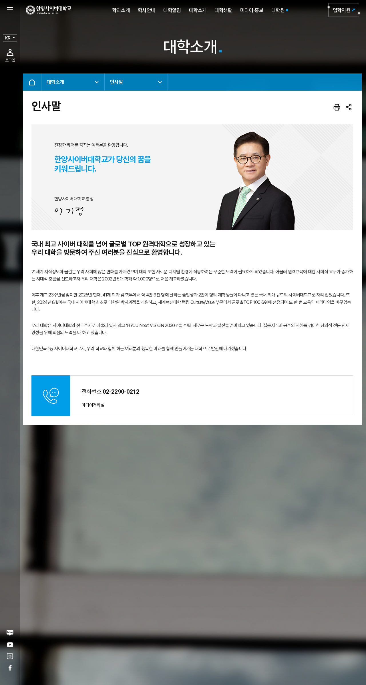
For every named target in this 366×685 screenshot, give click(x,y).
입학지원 (341, 10)
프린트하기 (337, 107)
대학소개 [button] (55, 82)
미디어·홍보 (251, 10)
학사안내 (146, 10)
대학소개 (197, 10)
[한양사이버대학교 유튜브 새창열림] (10, 644)
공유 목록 (349, 107)
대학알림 (172, 10)
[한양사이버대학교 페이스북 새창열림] (10, 668)
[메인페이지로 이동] (48, 10)
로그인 (10, 60)
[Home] (32, 82)
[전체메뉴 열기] (10, 10)
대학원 (278, 10)
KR (7, 38)
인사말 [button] (116, 82)
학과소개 (121, 10)
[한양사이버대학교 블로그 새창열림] (10, 633)
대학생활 (223, 10)
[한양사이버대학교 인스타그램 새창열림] (10, 656)
